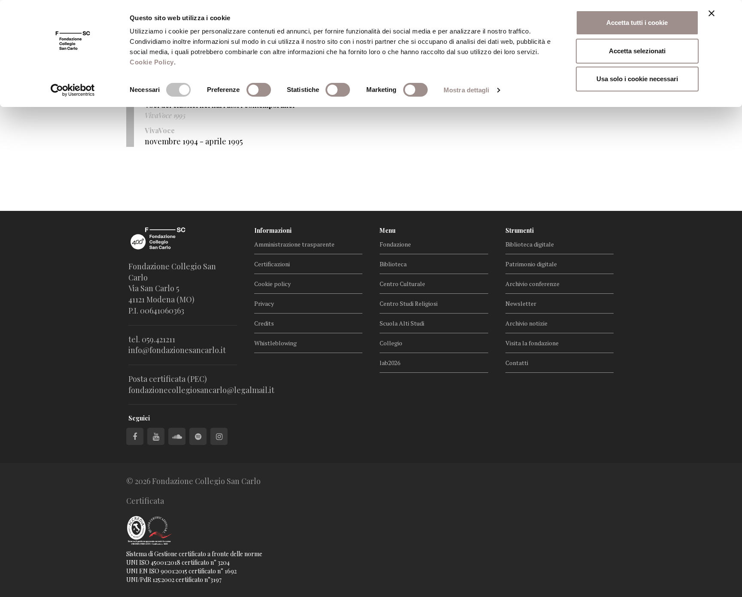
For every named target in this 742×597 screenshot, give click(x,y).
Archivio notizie (526, 323)
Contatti (516, 363)
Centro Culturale (402, 284)
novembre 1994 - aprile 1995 (194, 141)
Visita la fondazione (532, 343)
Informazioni (273, 230)
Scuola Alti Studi (402, 323)
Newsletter (520, 303)
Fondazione (395, 244)
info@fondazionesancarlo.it (177, 350)
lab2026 (390, 363)
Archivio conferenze (532, 284)
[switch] (258, 90)
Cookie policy (272, 284)
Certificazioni (272, 264)
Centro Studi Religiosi (409, 303)
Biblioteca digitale (529, 244)
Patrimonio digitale (531, 264)
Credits (264, 323)
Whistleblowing (275, 343)
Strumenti (519, 230)
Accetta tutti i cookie (637, 22)
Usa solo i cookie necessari (637, 78)
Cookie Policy (152, 62)
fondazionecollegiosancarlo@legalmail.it (201, 390)
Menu (387, 230)
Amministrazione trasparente (294, 244)
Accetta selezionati (637, 51)
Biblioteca (393, 264)
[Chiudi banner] (712, 13)
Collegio (391, 343)
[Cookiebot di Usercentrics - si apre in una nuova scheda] (72, 90)
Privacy (264, 303)
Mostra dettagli (467, 90)
